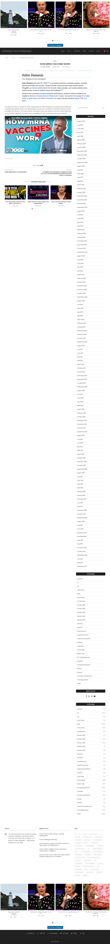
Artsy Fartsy (80, 590)
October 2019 (81, 428)
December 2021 (82, 331)
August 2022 (81, 301)
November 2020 (82, 379)
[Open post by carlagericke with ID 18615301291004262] (14, 15)
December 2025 (82, 151)
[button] (7, 197)
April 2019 (80, 450)
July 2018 (80, 476)
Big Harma (77, 837)
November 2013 (81, 566)
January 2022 (81, 327)
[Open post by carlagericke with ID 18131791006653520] (69, 15)
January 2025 (81, 192)
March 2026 (80, 140)
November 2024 (82, 200)
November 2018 (82, 461)
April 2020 (80, 405)
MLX (95, 860)
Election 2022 (81, 616)
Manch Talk (80, 654)
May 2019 (80, 447)
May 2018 (80, 484)
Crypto (86, 843)
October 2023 (81, 248)
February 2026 (81, 144)
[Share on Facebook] (36, 165)
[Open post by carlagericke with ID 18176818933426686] (41, 15)
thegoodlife (99, 872)
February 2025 (81, 188)
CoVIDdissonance (97, 840)
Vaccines (77, 875)
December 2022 (82, 286)
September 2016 (82, 518)
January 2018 (81, 495)
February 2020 (81, 413)
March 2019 (80, 454)
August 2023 (81, 256)
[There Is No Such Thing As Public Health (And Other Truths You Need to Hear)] (61, 192)
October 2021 (81, 338)
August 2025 (81, 166)
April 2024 (80, 226)
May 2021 (80, 357)
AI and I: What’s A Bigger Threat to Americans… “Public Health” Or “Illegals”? (53, 850)
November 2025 (82, 155)
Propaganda (78, 869)
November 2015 (81, 536)
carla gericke (98, 837)
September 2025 (82, 162)
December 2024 (82, 196)
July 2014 (80, 559)
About (63, 51)
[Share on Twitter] (38, 165)
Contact (91, 51)
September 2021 (82, 342)
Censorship (78, 840)
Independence (78, 854)
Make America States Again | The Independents (38, 202)
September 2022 (82, 297)
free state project (80, 849)
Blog (68, 51)
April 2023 (80, 271)
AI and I (85, 834)
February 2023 (81, 278)
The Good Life (89, 872)
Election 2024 (81, 620)
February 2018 (81, 491)
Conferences (81, 601)
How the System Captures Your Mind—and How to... (15, 202)
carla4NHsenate (87, 837)
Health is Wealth (97, 851)
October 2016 (81, 514)
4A (79, 834)
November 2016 (82, 510)
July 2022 (80, 304)
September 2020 (82, 387)
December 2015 (82, 533)
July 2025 (80, 170)
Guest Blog (80, 646)
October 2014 (81, 551)
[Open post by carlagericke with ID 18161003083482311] (96, 15)
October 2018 (81, 465)
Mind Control (87, 860)
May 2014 (80, 562)
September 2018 (82, 469)
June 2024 (80, 218)
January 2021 (81, 372)
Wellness (85, 875)
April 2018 (80, 488)
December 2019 (82, 420)
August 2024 (81, 211)
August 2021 (80, 346)
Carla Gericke (46, 67)
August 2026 (81, 121)
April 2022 (80, 316)
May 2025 (80, 177)
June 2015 (80, 540)
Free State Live (81, 631)
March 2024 (80, 230)
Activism (79, 579)
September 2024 (82, 207)
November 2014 (82, 548)
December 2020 (82, 376)
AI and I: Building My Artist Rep (48, 839)
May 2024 (80, 222)
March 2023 (80, 275)
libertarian (88, 854)
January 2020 (81, 417)
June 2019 (80, 443)
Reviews (79, 672)
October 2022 (81, 293)
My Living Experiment (83, 657)
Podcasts (77, 51)
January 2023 (81, 282)
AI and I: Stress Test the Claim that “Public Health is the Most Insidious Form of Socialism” (54, 855)
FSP (88, 849)
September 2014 (82, 555)
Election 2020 (81, 612)
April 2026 (80, 136)
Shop (98, 51)
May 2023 (80, 267)
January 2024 (81, 237)
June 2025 (80, 174)
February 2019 (81, 458)
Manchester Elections (94, 857)
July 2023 (80, 259)
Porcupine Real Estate (83, 665)
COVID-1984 (9, 158)
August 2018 (80, 473)
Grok (76, 851)
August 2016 (80, 521)
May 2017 (80, 506)
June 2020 (80, 398)
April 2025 (80, 181)
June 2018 (80, 480)
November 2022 (82, 289)
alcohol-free (93, 834)
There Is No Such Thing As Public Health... (61, 202)
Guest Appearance (85, 851)
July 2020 (80, 394)
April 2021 (80, 360)
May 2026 (80, 132)
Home (6, 58)
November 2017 (82, 499)
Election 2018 (81, 609)
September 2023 (82, 252)
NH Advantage (78, 863)
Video (84, 51)
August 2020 (81, 390)
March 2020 (80, 409)
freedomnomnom (90, 846)
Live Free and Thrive (80, 857)
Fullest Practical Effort (83, 638)
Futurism (80, 642)
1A (75, 834)
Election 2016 (81, 605)
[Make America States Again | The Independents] (38, 192)
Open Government (90, 863)
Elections (80, 624)
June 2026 (80, 129)
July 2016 (80, 525)
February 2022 (81, 323)
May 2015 (80, 544)
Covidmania (78, 843)
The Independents (82, 680)
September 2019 (82, 432)
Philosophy (100, 863)
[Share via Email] (42, 165)
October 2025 (81, 159)
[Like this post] (34, 165)
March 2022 (80, 319)
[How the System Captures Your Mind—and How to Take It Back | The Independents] (15, 192)
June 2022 (80, 308)
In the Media (81, 650)
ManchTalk (78, 860)
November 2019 (82, 424)
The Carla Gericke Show (84, 676)
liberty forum (97, 854)
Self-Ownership (79, 872)
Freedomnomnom (82, 635)
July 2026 (80, 125)
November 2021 (81, 334)
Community (81, 597)
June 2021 (80, 353)
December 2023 (82, 241)
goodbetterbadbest (97, 849)
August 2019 (80, 435)
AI (77, 582)
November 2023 (82, 245)
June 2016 (80, 529)
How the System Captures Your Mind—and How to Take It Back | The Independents (54, 844)
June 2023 (80, 263)
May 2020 (80, 402)
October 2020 (81, 383)
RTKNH (86, 869)
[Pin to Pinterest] (40, 165)
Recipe (79, 668)
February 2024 (81, 233)
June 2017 (80, 503)
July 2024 (80, 215)
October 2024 (81, 203)
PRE (98, 866)
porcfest (77, 866)
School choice (95, 869)
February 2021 (81, 368)
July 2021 (79, 349)
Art (78, 586)
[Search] (107, 51)
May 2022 (80, 312)
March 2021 (80, 364)
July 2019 (80, 439)
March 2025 (80, 185)
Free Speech (101, 846)
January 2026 (81, 147)
